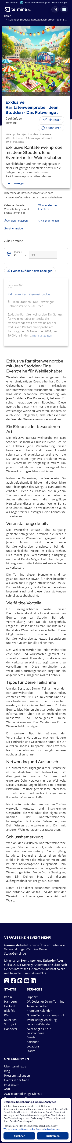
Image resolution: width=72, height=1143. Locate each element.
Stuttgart (10, 1024)
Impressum (11, 1085)
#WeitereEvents (15, 141)
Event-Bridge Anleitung (42, 1020)
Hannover (10, 1029)
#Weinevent (46, 134)
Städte (31, 1051)
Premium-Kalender (39, 1011)
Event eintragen (59, 2)
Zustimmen (53, 1136)
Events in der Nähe (16, 1080)
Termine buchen (37, 1006)
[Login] (55, 9)
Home (7, 16)
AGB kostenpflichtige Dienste (23, 1094)
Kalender (33, 1042)
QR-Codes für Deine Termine (45, 1001)
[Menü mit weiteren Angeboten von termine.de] (64, 9)
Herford (9, 1006)
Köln (7, 1015)
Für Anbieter (11, 2)
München (10, 1020)
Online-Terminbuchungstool (37, 2)
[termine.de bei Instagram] (7, 982)
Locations (33, 1046)
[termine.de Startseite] (19, 8)
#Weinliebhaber (15, 138)
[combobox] (20, 255)
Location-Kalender (39, 1024)
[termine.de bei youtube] (27, 982)
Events (31, 1037)
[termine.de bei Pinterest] (20, 982)
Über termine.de (15, 1066)
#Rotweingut (33, 138)
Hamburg (10, 1001)
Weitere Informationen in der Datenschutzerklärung (31, 1129)
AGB (7, 1089)
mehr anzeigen (42, 335)
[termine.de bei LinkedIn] (34, 982)
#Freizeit (47, 138)
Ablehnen (19, 1136)
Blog (7, 1071)
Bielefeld (9, 1011)
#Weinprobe (13, 134)
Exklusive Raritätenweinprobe (29, 294)
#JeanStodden (29, 134)
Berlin (8, 997)
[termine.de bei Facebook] (14, 982)
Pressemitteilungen (17, 1075)
